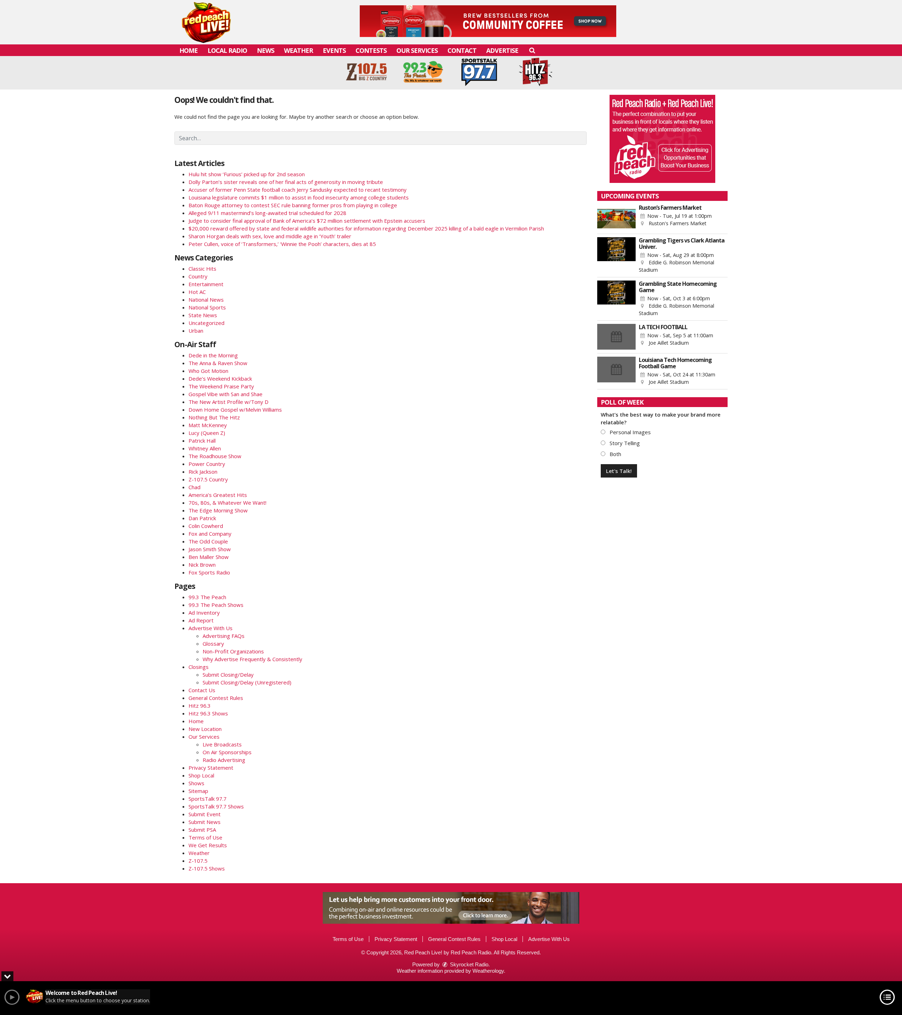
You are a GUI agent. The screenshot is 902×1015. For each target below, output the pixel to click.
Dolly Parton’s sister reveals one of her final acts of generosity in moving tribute (286, 181)
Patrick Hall (202, 440)
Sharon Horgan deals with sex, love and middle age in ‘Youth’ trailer (270, 236)
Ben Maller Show (209, 556)
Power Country (207, 463)
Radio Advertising (224, 759)
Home (188, 50)
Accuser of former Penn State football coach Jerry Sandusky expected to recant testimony (298, 189)
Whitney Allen (205, 448)
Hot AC (197, 291)
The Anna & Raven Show (218, 363)
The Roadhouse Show (215, 456)
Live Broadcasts (222, 744)
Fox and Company (210, 533)
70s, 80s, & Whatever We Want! (227, 502)
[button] (531, 50)
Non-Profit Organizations (233, 651)
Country (198, 276)
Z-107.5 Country (208, 479)
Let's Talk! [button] (619, 470)
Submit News (205, 821)
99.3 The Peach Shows (216, 604)
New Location (205, 728)
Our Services (417, 50)
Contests (371, 50)
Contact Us (202, 690)
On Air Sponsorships (227, 752)
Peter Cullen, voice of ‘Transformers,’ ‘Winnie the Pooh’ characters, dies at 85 (282, 243)
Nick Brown (202, 564)
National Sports (207, 307)
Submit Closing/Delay (228, 674)
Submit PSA (202, 829)
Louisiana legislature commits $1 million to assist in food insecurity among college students (299, 197)
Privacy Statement (211, 767)
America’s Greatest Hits (218, 494)
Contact (461, 50)
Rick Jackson (203, 471)
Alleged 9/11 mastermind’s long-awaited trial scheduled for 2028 (267, 212)
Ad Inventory (204, 612)
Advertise (502, 50)
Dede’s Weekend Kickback (220, 378)
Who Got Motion (208, 370)
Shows (196, 783)
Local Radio (227, 50)
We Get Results (208, 845)
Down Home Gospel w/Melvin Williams (235, 409)
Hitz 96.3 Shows (208, 713)
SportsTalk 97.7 (208, 798)
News (265, 50)
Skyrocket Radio (468, 964)
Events (334, 50)
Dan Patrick (202, 518)
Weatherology (488, 971)
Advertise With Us (211, 628)
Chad (194, 487)
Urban (196, 330)
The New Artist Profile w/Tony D (228, 401)
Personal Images (629, 432)
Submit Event (205, 814)
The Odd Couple (208, 541)
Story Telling (624, 443)
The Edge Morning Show (218, 510)
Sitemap (198, 790)
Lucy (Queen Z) (207, 432)
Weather (298, 50)
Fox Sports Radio (209, 572)
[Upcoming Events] (616, 217)
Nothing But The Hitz (214, 417)
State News (203, 315)
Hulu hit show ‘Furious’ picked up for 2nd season (247, 174)
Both (614, 453)
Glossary (213, 643)
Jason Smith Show (210, 549)
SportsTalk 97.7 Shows (216, 806)
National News (206, 299)
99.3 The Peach (207, 597)
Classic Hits (202, 268)
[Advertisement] (488, 21)
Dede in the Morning (213, 355)
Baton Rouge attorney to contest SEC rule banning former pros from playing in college (293, 205)
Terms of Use (205, 837)
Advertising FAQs (224, 635)
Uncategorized (206, 322)
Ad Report (201, 620)
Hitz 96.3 (200, 705)
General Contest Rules (216, 697)
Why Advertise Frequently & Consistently (252, 659)
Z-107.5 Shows (207, 868)
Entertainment (206, 284)
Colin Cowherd (206, 525)
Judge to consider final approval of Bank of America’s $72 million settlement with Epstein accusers (307, 220)
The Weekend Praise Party (221, 386)
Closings (199, 666)
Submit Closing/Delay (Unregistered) (247, 682)
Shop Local (201, 775)
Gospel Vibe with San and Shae (225, 394)
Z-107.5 (198, 860)
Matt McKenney (208, 425)
